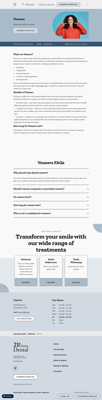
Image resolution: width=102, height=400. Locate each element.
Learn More (26, 282)
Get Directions (24, 319)
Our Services (59, 349)
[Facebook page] (15, 368)
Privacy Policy (17, 392)
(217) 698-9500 (47, 44)
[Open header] (15, 4)
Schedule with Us (68, 4)
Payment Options (61, 366)
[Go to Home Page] (28, 4)
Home (56, 344)
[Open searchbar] (87, 4)
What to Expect (60, 360)
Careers (38, 392)
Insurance (58, 371)
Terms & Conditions (29, 392)
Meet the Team (60, 355)
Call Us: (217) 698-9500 (47, 4)
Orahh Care (45, 392)
